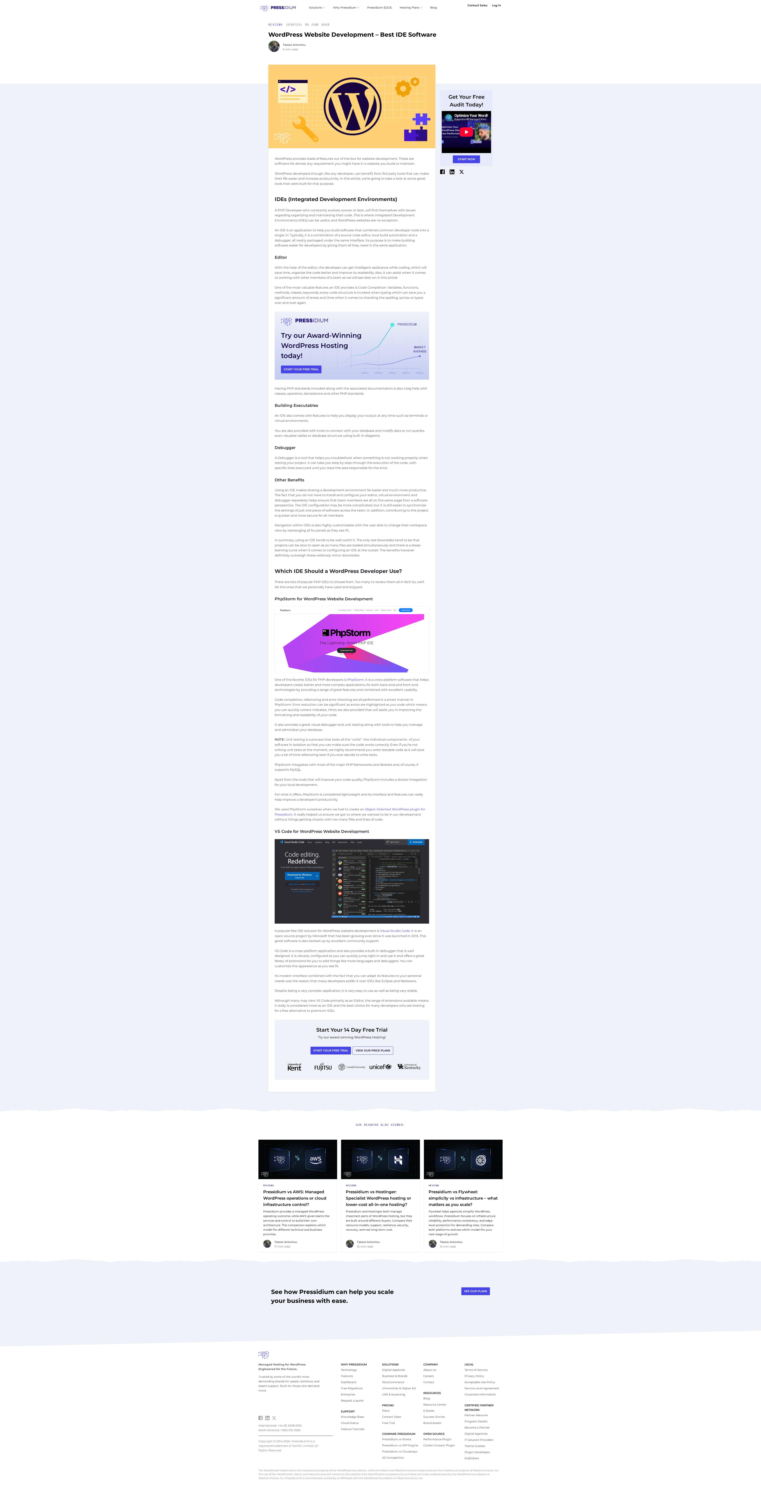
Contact (428, 1382)
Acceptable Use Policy (480, 1382)
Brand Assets (432, 1423)
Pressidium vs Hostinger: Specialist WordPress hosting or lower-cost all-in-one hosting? (378, 1198)
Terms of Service (476, 1370)
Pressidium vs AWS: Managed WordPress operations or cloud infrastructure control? (294, 1198)
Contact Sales (477, 5)
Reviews (276, 24)
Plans (386, 1410)
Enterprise (348, 1394)
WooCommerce (393, 1382)
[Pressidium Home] (380, 1355)
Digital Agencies (393, 1370)
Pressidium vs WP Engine (400, 1445)
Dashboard (348, 1382)
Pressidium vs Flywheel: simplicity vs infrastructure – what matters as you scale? (463, 1198)
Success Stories (434, 1417)
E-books (428, 1410)
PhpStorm (355, 680)
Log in (496, 5)
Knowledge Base (352, 1417)
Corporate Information (480, 1394)
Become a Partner (477, 1427)
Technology (349, 1370)
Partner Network (476, 1415)
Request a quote (352, 1400)
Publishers (472, 1458)
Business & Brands (394, 1376)
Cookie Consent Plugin (439, 1445)
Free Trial (388, 1423)
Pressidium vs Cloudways (399, 1451)
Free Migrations (352, 1388)
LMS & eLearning (393, 1394)
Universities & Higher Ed (399, 1388)
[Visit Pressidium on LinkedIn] (267, 1418)
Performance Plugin (437, 1439)
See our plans (475, 1291)
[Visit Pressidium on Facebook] (260, 1418)
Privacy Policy (474, 1376)
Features (347, 1376)
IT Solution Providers (479, 1440)
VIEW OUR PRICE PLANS (373, 1050)
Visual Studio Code (395, 931)
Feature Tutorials (352, 1429)
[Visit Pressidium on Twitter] (274, 1418)
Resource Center (434, 1404)
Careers (428, 1376)
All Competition (393, 1457)
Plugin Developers (477, 1452)
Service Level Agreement (482, 1388)
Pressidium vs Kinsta (396, 1439)
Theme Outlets (475, 1446)
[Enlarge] (424, 612)
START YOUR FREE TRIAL (301, 369)
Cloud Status (350, 1423)
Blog (426, 1398)
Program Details (476, 1421)
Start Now (466, 159)
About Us (429, 1370)
